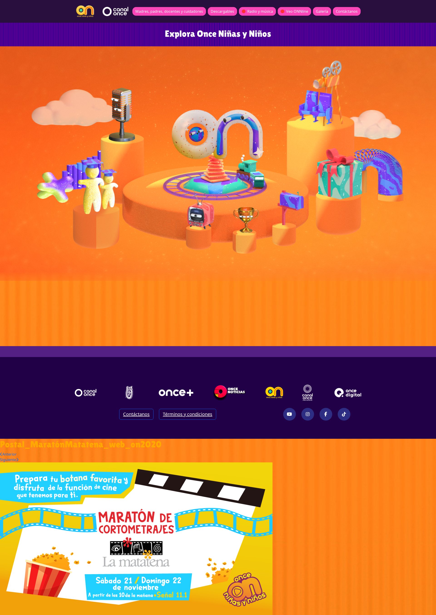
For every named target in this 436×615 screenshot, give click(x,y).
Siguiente (8, 459)
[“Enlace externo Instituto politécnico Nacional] (129, 392)
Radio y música (260, 11)
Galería (322, 11)
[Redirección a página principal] (85, 11)
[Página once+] (176, 392)
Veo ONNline (297, 11)
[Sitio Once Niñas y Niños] (274, 393)
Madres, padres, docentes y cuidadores (169, 11)
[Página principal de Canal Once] (85, 393)
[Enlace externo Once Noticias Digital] (229, 393)
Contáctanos (347, 11)
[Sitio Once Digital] (348, 393)
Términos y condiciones (187, 414)
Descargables (222, 11)
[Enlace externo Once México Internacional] (307, 393)
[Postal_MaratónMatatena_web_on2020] (136, 538)
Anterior (9, 454)
